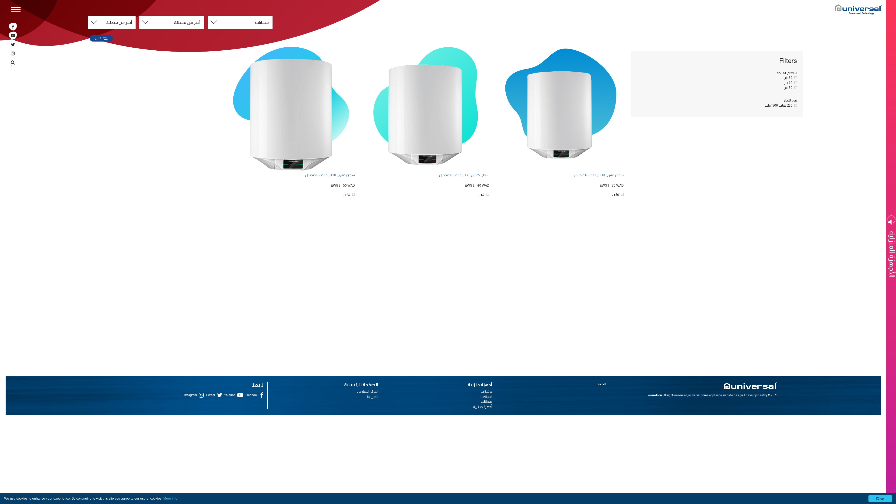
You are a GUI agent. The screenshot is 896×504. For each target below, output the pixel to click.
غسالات (486, 397)
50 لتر (788, 88)
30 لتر (788, 78)
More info (170, 498)
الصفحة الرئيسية (361, 384)
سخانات (486, 401)
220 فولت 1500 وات (778, 105)
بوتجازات (486, 391)
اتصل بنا (372, 397)
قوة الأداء (790, 100)
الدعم (602, 384)
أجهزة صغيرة (482, 407)
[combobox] (240, 22)
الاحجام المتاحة (787, 73)
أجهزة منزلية (480, 384)
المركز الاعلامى (367, 391)
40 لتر (788, 83)
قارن (98, 38)
